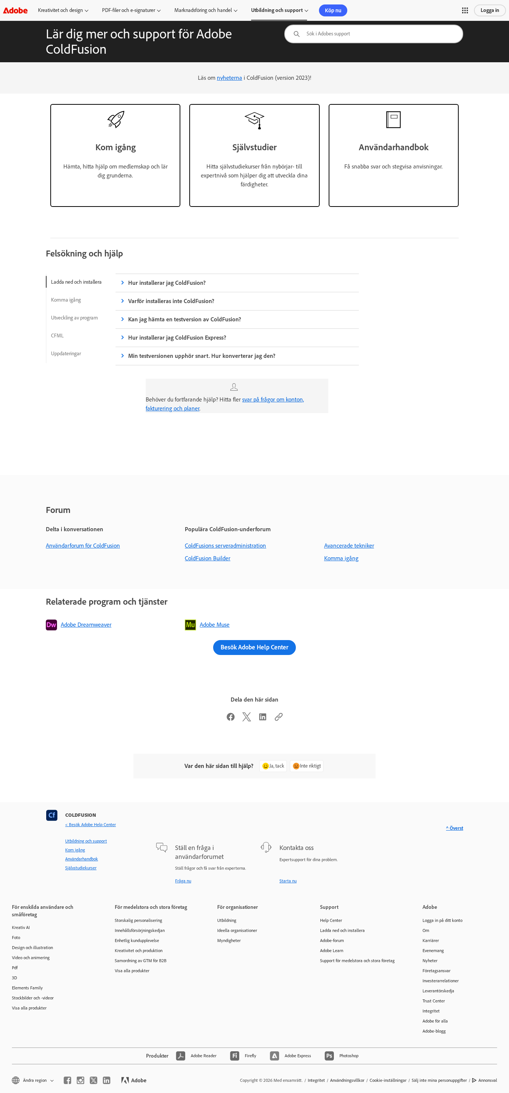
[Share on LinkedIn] (262, 719)
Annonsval (487, 1080)
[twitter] (93, 1080)
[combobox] (373, 34)
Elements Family (27, 987)
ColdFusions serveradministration (225, 545)
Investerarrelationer (441, 980)
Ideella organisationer (237, 930)
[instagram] (80, 1080)
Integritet (431, 1011)
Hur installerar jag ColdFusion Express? (177, 337)
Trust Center (434, 1001)
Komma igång (341, 558)
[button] (465, 10)
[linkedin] (106, 1080)
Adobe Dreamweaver (86, 624)
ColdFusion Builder (207, 558)
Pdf (15, 967)
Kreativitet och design (60, 10)
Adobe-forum (332, 940)
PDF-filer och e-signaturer (128, 10)
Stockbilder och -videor (33, 998)
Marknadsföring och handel (203, 10)
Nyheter (430, 960)
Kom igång (75, 850)
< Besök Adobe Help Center (90, 824)
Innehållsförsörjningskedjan (140, 930)
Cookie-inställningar (388, 1080)
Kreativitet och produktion (138, 950)
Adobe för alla (435, 1021)
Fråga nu (183, 880)
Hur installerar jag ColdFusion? (167, 282)
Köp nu (333, 10)
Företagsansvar (436, 970)
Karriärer (431, 940)
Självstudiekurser (81, 867)
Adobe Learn (331, 950)
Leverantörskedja (438, 990)
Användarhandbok (81, 859)
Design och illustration (32, 947)
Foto (16, 937)
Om (426, 930)
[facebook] (67, 1080)
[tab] (76, 282)
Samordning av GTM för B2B (141, 960)
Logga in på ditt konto (442, 920)
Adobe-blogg (434, 1031)
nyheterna (229, 77)
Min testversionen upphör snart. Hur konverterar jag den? (202, 355)
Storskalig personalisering (138, 920)
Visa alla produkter (29, 1008)
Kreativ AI (21, 927)
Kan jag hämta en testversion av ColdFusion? (184, 319)
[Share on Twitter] (246, 719)
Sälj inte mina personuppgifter (439, 1080)
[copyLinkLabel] (278, 719)
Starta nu (288, 880)
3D (14, 977)
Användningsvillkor (347, 1080)
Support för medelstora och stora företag (357, 960)
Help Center (331, 920)
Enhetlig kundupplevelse (137, 940)
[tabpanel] (237, 350)
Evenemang (433, 950)
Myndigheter (229, 940)
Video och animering (31, 957)
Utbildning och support (277, 10)
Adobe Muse (215, 624)
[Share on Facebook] (230, 719)
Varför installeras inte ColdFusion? (171, 301)
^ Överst (454, 828)
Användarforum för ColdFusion (83, 545)
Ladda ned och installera (342, 930)
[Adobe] (15, 10)
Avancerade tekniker (349, 545)
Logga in (490, 10)
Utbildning (226, 920)
